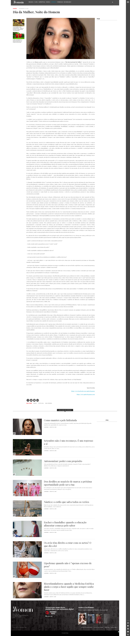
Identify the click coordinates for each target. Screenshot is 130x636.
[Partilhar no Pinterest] (34, 400)
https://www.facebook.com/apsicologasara (83, 391)
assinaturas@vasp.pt (92, 610)
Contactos (106, 627)
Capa (36, 2)
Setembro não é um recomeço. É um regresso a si (68, 442)
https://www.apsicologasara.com (86, 394)
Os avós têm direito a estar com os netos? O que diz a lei (67, 544)
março (35, 403)
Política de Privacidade (86, 627)
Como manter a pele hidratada (60, 420)
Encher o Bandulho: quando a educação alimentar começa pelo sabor (65, 524)
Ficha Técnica (114, 627)
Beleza (31, 2)
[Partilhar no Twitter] (31, 400)
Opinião (53, 2)
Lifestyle (42, 2)
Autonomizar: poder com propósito (63, 461)
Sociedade (67, 2)
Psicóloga (41, 403)
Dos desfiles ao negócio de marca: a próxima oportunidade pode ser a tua (68, 483)
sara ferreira (48, 403)
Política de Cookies (98, 627)
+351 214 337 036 (104, 610)
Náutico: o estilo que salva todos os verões (66, 501)
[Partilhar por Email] (37, 400)
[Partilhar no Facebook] (28, 400)
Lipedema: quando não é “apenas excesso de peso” (68, 565)
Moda (48, 2)
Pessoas (60, 2)
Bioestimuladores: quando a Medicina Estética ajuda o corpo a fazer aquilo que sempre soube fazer (69, 586)
